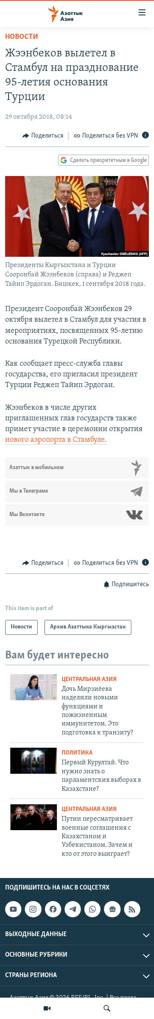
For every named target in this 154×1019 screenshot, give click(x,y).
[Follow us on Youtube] (13, 909)
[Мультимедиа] (47, 1008)
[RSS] (132, 909)
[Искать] (107, 1008)
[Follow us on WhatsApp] (92, 909)
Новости (21, 37)
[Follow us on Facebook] (53, 909)
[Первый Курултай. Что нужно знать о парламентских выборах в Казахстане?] (33, 761)
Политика (77, 753)
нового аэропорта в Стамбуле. (56, 440)
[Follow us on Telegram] (73, 909)
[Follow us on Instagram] (33, 909)
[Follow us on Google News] (112, 909)
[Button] (42, 135)
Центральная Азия (89, 679)
